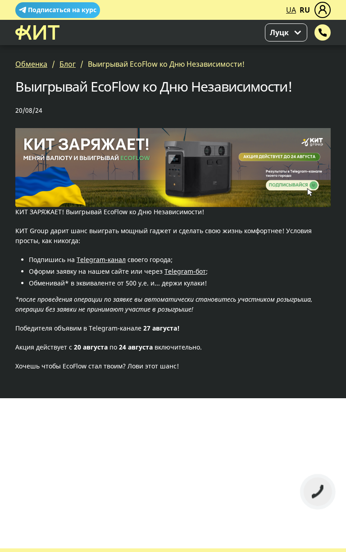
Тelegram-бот (185, 271)
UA (291, 10)
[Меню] (322, 10)
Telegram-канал (101, 259)
